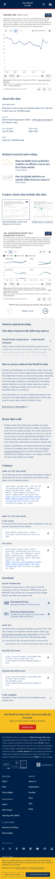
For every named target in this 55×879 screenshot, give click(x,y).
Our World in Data (27, 4)
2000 (12, 76)
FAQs (36, 757)
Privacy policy (7, 857)
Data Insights (7, 792)
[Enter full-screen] (49, 89)
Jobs (30, 804)
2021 (48, 76)
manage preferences (36, 868)
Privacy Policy (20, 868)
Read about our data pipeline (14, 407)
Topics (4, 781)
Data (4, 787)
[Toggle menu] (4, 4)
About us (32, 781)
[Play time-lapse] (5, 76)
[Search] (43, 4)
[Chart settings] (49, 31)
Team (31, 798)
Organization (34, 787)
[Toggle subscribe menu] (50, 4)
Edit (39, 31)
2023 (48, 284)
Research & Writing (10, 827)
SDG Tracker (7, 810)
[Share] (44, 89)
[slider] (18, 76)
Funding (32, 792)
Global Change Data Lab (40, 737)
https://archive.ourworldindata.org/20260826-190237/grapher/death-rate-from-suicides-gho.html (23, 499)
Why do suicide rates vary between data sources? (32, 304)
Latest (4, 804)
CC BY (25, 89)
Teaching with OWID (10, 816)
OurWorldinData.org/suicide (12, 89)
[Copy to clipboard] (45, 487)
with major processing (41, 120)
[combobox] (43, 4)
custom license (23, 751)
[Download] (39, 89)
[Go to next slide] (45, 311)
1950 (12, 284)
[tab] (6, 31)
